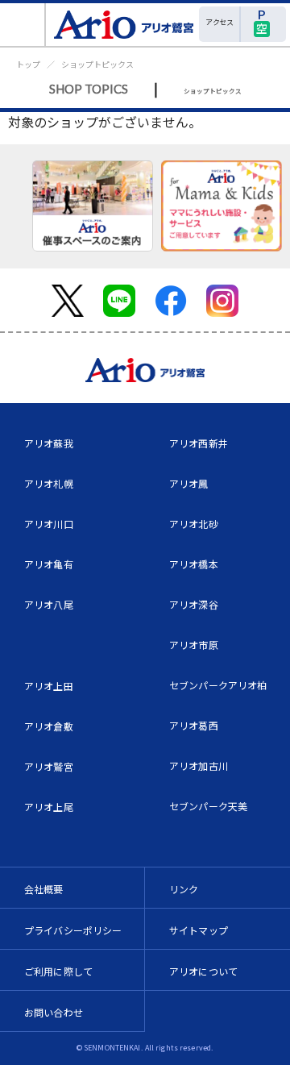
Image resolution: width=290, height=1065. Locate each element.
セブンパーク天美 (208, 806)
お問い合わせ (53, 1012)
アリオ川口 (48, 523)
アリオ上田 (48, 686)
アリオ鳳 (189, 483)
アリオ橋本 (193, 564)
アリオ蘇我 (48, 443)
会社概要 (44, 889)
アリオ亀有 (48, 564)
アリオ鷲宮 (48, 766)
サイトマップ (198, 930)
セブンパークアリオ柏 (218, 685)
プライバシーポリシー (73, 930)
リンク (183, 889)
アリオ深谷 (193, 604)
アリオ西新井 (198, 443)
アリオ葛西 (193, 725)
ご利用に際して (58, 971)
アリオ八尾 (48, 604)
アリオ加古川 (198, 765)
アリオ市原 (193, 644)
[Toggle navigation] (23, 24)
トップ (28, 64)
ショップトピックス (97, 64)
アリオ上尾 (48, 806)
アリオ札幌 (48, 483)
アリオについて (203, 971)
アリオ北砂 (193, 523)
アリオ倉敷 (48, 726)
